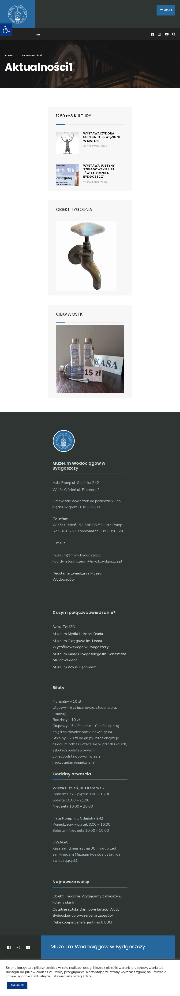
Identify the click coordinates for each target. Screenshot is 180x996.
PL (10, 34)
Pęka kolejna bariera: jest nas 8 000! (82, 922)
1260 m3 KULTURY (73, 116)
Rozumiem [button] (17, 985)
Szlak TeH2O (63, 626)
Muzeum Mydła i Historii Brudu (77, 633)
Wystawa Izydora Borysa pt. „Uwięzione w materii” (101, 137)
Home (9, 55)
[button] (6, 29)
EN (38, 34)
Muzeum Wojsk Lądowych (74, 667)
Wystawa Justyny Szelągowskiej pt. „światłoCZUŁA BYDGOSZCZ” (99, 171)
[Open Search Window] (172, 34)
